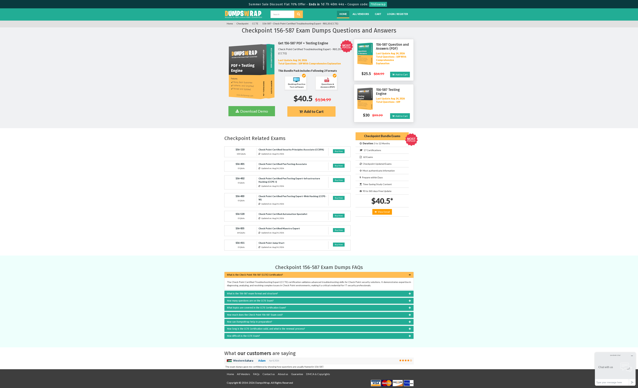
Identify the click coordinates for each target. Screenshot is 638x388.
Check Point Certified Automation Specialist (283, 214)
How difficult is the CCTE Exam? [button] (243, 336)
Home (343, 14)
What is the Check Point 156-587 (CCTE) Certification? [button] (255, 274)
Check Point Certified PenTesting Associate (283, 164)
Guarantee (297, 374)
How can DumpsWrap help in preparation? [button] (249, 321)
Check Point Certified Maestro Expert (279, 228)
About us (283, 374)
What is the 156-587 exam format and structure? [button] (252, 293)
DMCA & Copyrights (318, 374)
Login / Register (397, 14)
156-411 (239, 242)
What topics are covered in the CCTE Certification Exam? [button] (256, 307)
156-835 (239, 228)
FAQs (256, 374)
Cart (378, 14)
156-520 (239, 214)
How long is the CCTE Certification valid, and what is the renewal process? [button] (266, 328)
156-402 (239, 178)
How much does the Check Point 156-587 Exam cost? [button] (255, 314)
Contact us (269, 374)
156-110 (239, 149)
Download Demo (253, 111)
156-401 (239, 164)
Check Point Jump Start (271, 243)
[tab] (319, 275)
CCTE (255, 23)
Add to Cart (313, 111)
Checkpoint (242, 23)
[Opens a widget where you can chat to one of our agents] (615, 369)
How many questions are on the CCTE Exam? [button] (250, 300)
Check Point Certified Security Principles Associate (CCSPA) (291, 149)
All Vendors (361, 14)
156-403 (239, 196)
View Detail (383, 211)
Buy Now (339, 151)
